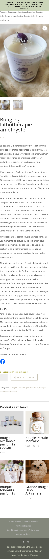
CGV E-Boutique (23, 534)
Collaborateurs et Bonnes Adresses (23, 521)
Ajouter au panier (24, 377)
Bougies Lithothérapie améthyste (24, 387)
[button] (44, 28)
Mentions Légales (23, 526)
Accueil (3, 12)
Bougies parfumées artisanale (21, 12)
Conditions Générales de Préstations (23, 530)
